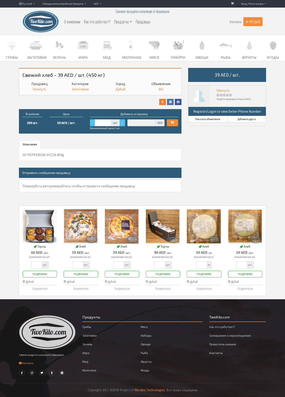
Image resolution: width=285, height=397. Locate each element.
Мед (85, 362)
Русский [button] (27, 3)
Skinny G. (223, 90)
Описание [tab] (30, 144)
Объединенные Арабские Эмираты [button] (63, 3)
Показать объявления (207, 119)
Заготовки (80, 89)
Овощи (146, 344)
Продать (254, 21)
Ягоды (145, 370)
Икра (85, 353)
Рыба (144, 353)
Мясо (144, 327)
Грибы (86, 327)
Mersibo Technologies (149, 390)
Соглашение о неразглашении (230, 336)
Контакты (236, 21)
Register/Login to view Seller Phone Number (227, 111)
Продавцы (143, 21)
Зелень (87, 344)
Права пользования (222, 344)
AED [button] (96, 3)
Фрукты (146, 362)
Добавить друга (246, 119)
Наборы (146, 336)
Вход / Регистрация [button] (252, 3)
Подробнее (40, 274)
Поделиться (39, 288)
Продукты (121, 21)
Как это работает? (97, 21)
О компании (72, 21)
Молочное (89, 370)
